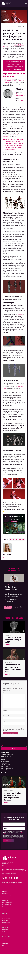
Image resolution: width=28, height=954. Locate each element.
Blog (3, 945)
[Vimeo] (14, 878)
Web (4, 721)
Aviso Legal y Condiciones (8, 882)
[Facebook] (3, 878)
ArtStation (20, 100)
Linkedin (23, 97)
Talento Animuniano (9, 26)
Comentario (6, 693)
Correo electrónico (7, 715)
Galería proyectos (5, 931)
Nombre (5, 710)
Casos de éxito (5, 929)
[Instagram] (9, 878)
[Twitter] (6, 878)
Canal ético (13, 883)
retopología (20, 314)
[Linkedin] (17, 878)
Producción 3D (8, 635)
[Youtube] (11, 878)
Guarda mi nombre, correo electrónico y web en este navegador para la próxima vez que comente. (13, 729)
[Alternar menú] (26, 3)
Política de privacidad (17, 882)
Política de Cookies (6, 883)
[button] (10, 539)
